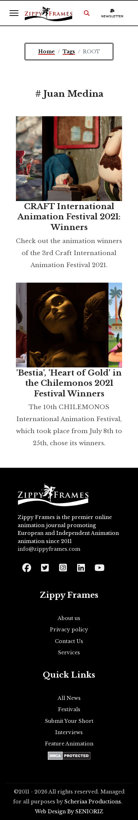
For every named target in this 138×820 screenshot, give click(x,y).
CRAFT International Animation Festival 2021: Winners (69, 217)
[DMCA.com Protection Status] (69, 755)
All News (69, 698)
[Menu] (14, 13)
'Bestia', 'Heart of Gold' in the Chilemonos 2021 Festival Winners (69, 383)
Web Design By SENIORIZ (69, 811)
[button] (87, 13)
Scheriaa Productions (92, 801)
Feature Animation (69, 744)
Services (69, 652)
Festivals (69, 709)
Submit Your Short (69, 721)
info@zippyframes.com (49, 549)
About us (69, 618)
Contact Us (69, 641)
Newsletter (112, 16)
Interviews (69, 732)
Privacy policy (69, 629)
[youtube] (99, 565)
